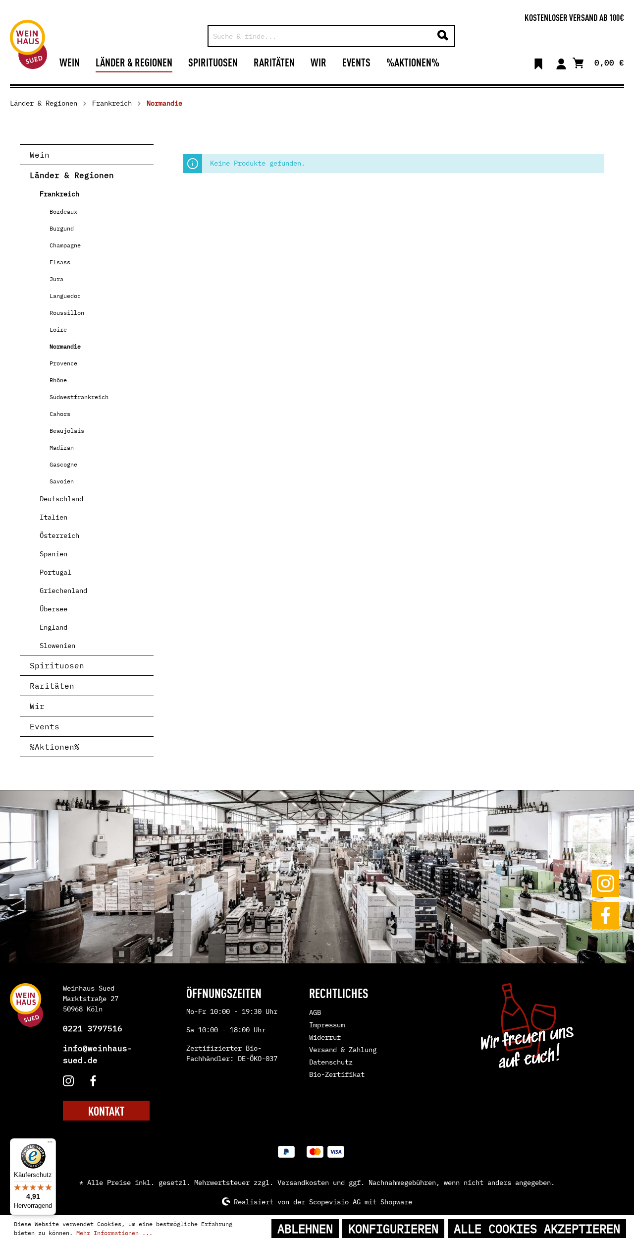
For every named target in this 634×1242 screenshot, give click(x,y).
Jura (56, 279)
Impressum (327, 1024)
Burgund (62, 228)
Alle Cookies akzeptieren (537, 1229)
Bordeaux (63, 211)
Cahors (60, 413)
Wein (40, 155)
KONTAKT (106, 1111)
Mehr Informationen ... (114, 1233)
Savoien (62, 481)
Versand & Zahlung (342, 1049)
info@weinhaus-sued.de (97, 1054)
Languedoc (65, 295)
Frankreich (59, 193)
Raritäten (52, 686)
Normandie (65, 346)
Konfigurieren (393, 1229)
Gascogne (63, 464)
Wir (37, 706)
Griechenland (63, 590)
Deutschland (61, 498)
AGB (315, 1012)
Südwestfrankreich (79, 397)
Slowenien (57, 645)
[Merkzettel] (538, 62)
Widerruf (325, 1037)
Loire (58, 329)
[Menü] (50, 1144)
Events (44, 726)
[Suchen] (442, 36)
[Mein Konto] (561, 62)
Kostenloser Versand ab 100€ (574, 17)
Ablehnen (305, 1229)
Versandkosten (303, 1182)
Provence (63, 363)
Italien (53, 517)
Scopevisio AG (335, 1201)
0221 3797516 (92, 1028)
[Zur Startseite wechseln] (28, 44)
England (53, 627)
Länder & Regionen (72, 175)
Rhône (58, 380)
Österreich (59, 535)
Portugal (55, 572)
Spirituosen (57, 665)
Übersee (53, 608)
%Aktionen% (54, 747)
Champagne (65, 245)
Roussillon (67, 312)
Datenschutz (331, 1062)
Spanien (53, 553)
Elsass (60, 262)
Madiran (62, 447)
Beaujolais (67, 430)
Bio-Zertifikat (337, 1074)
